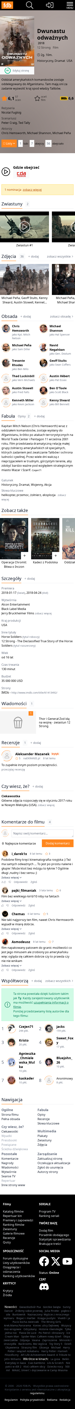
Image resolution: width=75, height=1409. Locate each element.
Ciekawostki (9, 1131)
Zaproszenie (49, 1340)
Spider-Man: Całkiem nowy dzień (41, 1336)
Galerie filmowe (14, 1233)
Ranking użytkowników (19, 1276)
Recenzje (10, 742)
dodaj (35, 256)
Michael (56, 1347)
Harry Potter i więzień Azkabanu (39, 1349)
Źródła (7, 1295)
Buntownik (18, 1314)
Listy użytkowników (16, 1263)
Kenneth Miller (23, 400)
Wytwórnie (8, 1172)
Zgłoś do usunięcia (50, 1167)
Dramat (60, 61)
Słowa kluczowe (48, 1123)
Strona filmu (10, 1115)
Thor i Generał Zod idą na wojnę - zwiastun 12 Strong (54, 722)
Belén (65, 1359)
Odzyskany (30, 1329)
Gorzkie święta (52, 1307)
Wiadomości (14, 703)
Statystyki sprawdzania (55, 1239)
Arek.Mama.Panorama (17, 1325)
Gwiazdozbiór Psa (30, 1307)
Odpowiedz (21, 882)
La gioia (55, 1359)
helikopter (8, 495)
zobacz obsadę (60, 316)
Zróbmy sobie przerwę (29, 1311)
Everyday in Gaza (15, 1363)
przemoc (23, 495)
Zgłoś (34, 882)
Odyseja (25, 1340)
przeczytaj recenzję (13, 769)
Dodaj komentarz (58, 843)
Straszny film (29, 1347)
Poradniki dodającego (54, 1235)
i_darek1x (19, 854)
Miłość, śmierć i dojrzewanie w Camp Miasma (40, 1370)
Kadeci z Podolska (45, 562)
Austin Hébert (60, 376)
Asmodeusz (21, 942)
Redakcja (65, 1399)
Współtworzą (14, 981)
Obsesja (44, 1347)
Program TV (47, 1211)
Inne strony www (13, 1185)
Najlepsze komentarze (20, 843)
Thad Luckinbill (23, 376)
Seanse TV (8, 1176)
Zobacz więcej (10, 877)
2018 (41, 43)
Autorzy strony (48, 1172)
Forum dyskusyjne (15, 1258)
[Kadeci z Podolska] (45, 538)
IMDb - (29, 692)
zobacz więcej (32, 190)
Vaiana (36, 1340)
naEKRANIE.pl (31, 758)
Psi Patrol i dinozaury (51, 1333)
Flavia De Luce (27, 1333)
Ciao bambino (36, 1363)
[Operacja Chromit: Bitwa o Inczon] (14, 538)
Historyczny (45, 61)
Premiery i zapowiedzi (18, 1220)
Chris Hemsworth (45, 426)
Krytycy (8, 1291)
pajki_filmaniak (24, 890)
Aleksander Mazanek (32, 754)
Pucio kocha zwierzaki (26, 1322)
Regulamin (11, 1399)
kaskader (26, 1078)
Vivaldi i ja (64, 1318)
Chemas (18, 914)
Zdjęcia (8, 256)
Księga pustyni (47, 1318)
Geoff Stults (29, 298)
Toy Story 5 (55, 1344)
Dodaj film (46, 1230)
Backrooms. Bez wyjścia (32, 1344)
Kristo (24, 1040)
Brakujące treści (50, 1244)
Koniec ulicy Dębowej (46, 1325)
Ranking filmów (13, 1225)
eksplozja (49, 495)
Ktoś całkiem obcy (34, 1366)
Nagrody (7, 1163)
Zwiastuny (11, 204)
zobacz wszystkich (58, 981)
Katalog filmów (13, 1211)
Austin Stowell (23, 302)
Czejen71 (37, 470)
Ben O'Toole (58, 388)
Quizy (7, 1242)
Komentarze (9, 1159)
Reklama (52, 1399)
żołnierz (35, 495)
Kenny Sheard (60, 400)
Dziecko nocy (55, 1366)
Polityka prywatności (32, 1399)
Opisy (23, 416)
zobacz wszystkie (59, 256)
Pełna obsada (10, 1119)
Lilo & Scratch (55, 1363)
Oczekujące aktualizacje (54, 1163)
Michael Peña (10, 298)
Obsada (9, 316)
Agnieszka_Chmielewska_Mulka (27, 1060)
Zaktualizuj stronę (50, 1159)
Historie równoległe (51, 1329)
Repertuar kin (12, 1216)
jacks (60, 1026)
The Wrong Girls (51, 1322)
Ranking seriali (49, 1216)
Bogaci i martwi (25, 1318)
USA (69, 61)
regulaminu (37, 1393)
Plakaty (43, 1136)
